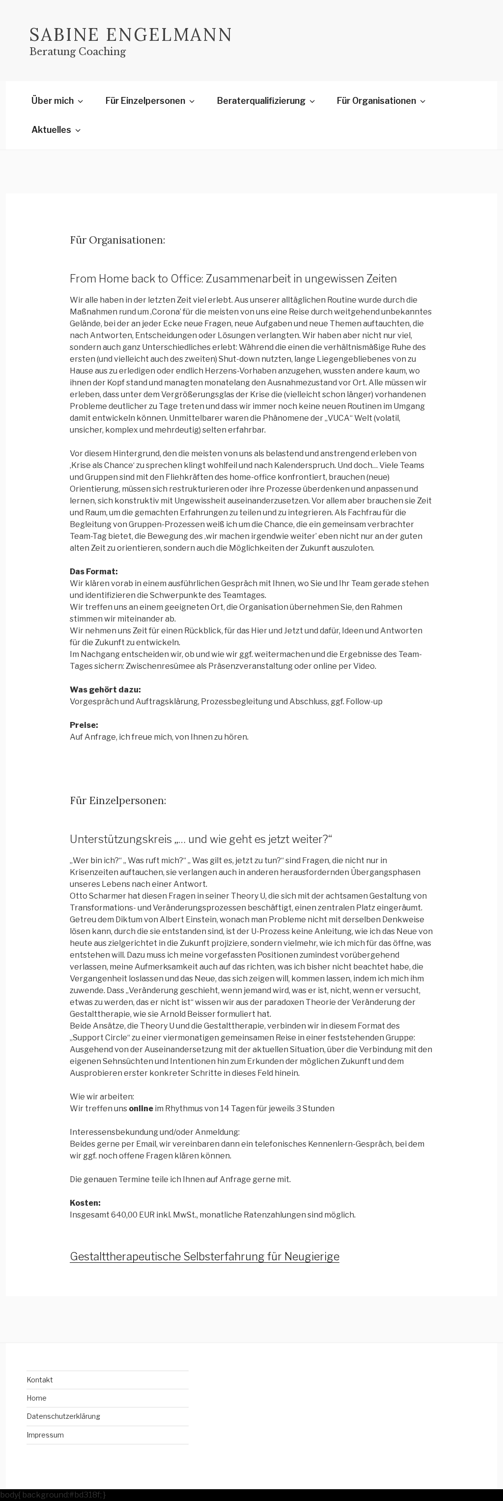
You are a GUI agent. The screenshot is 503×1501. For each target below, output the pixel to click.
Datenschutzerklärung (63, 1416)
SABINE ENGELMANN (131, 34)
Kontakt (40, 1380)
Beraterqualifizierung (261, 100)
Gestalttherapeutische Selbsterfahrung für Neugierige (204, 1256)
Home (37, 1398)
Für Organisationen (376, 100)
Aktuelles (51, 130)
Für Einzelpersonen (145, 100)
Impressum (45, 1435)
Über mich (52, 100)
